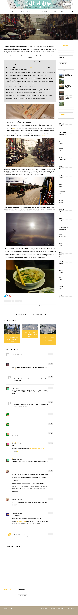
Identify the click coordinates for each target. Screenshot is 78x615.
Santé (60, 265)
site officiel (48, 55)
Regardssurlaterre (16, 432)
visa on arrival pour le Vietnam (27, 67)
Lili (12, 498)
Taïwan (60, 279)
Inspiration (61, 209)
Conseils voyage (24, 11)
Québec (60, 252)
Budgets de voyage (63, 164)
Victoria (61, 293)
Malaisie (60, 218)
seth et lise (16, 533)
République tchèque (63, 261)
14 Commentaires (17, 305)
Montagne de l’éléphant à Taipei (69, 80)
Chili (60, 170)
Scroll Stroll (61, 268)
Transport (13, 337)
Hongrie (60, 193)
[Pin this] (41, 305)
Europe (60, 182)
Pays (13, 11)
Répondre (51, 353)
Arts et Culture (62, 139)
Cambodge (61, 166)
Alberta (60, 127)
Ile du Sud (61, 200)
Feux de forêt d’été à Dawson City (68, 92)
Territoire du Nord (63, 281)
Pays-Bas (60, 238)
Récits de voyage (41, 25)
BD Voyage (45, 11)
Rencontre (61, 259)
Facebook (65, 45)
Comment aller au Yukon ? (12, 339)
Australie (61, 143)
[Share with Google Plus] (39, 305)
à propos (54, 11)
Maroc (60, 220)
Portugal (61, 245)
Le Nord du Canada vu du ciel (30, 334)
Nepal (60, 222)
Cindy (13, 387)
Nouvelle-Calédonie (63, 225)
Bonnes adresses (62, 159)
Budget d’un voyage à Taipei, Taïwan (68, 86)
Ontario (60, 234)
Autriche (61, 148)
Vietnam (47, 25)
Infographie (61, 204)
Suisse (60, 277)
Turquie (60, 288)
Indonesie (61, 202)
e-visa (13, 128)
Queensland (61, 254)
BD (59, 152)
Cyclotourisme (62, 177)
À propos (6, 608)
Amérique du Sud (62, 134)
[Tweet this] (37, 305)
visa (21, 300)
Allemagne (61, 130)
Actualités (61, 123)
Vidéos (36, 11)
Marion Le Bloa (15, 353)
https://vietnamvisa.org (21, 521)
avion (6, 300)
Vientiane (44, 135)
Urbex (60, 290)
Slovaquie (61, 272)
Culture (60, 175)
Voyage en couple (62, 299)
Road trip (61, 263)
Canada (16, 335)
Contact (63, 11)
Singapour (61, 270)
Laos (10, 300)
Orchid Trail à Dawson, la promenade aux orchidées (68, 104)
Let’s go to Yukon (48, 340)
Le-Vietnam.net (15, 442)
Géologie (47, 335)
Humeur (60, 195)
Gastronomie (61, 186)
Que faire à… (61, 250)
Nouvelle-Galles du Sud (63, 227)
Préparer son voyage (63, 247)
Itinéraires (8, 337)
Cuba (60, 173)
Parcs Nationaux (62, 236)
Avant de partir (34, 25)
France (60, 184)
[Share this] (35, 305)
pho (13, 300)
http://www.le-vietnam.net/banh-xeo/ (37, 448)
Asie (30, 25)
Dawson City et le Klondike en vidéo (69, 75)
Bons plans (61, 161)
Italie (60, 211)
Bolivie (60, 157)
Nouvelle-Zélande (62, 229)
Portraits (61, 243)
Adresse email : (62, 57)
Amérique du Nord (10, 335)
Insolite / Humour (62, 207)
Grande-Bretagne (62, 191)
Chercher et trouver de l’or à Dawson (68, 97)
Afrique (60, 125)
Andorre (60, 136)
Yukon (17, 337)
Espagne (60, 179)
